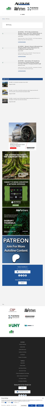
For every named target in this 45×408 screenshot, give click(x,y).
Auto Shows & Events (22, 368)
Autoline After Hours (22, 349)
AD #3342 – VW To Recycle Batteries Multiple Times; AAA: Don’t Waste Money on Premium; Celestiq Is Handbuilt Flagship (30, 33)
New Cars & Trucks (22, 370)
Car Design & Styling (22, 378)
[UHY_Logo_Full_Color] (14, 326)
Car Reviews (22, 354)
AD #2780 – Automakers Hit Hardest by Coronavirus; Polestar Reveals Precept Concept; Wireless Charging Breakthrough (29, 62)
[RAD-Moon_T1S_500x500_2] (16, 206)
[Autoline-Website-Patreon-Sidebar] (16, 262)
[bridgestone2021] (30, 317)
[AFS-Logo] (8, 9)
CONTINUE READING (22, 42)
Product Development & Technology (22, 373)
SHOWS (22, 342)
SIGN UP (22, 282)
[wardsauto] (30, 326)
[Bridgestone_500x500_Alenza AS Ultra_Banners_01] (22, 149)
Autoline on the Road (22, 352)
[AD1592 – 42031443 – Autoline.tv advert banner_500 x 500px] (16, 234)
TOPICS (23, 361)
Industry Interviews (22, 344)
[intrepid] (33, 9)
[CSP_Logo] (14, 310)
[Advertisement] (22, 112)
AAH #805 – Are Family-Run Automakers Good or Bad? (18, 82)
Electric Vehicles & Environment (22, 375)
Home (3, 18)
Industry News (22, 365)
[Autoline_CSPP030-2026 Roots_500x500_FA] (16, 178)
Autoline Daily (22, 346)
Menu (23, 14)
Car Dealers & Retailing (22, 381)
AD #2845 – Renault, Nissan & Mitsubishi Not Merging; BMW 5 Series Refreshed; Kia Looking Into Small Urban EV (30, 48)
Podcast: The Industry (23, 357)
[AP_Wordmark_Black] (19, 9)
